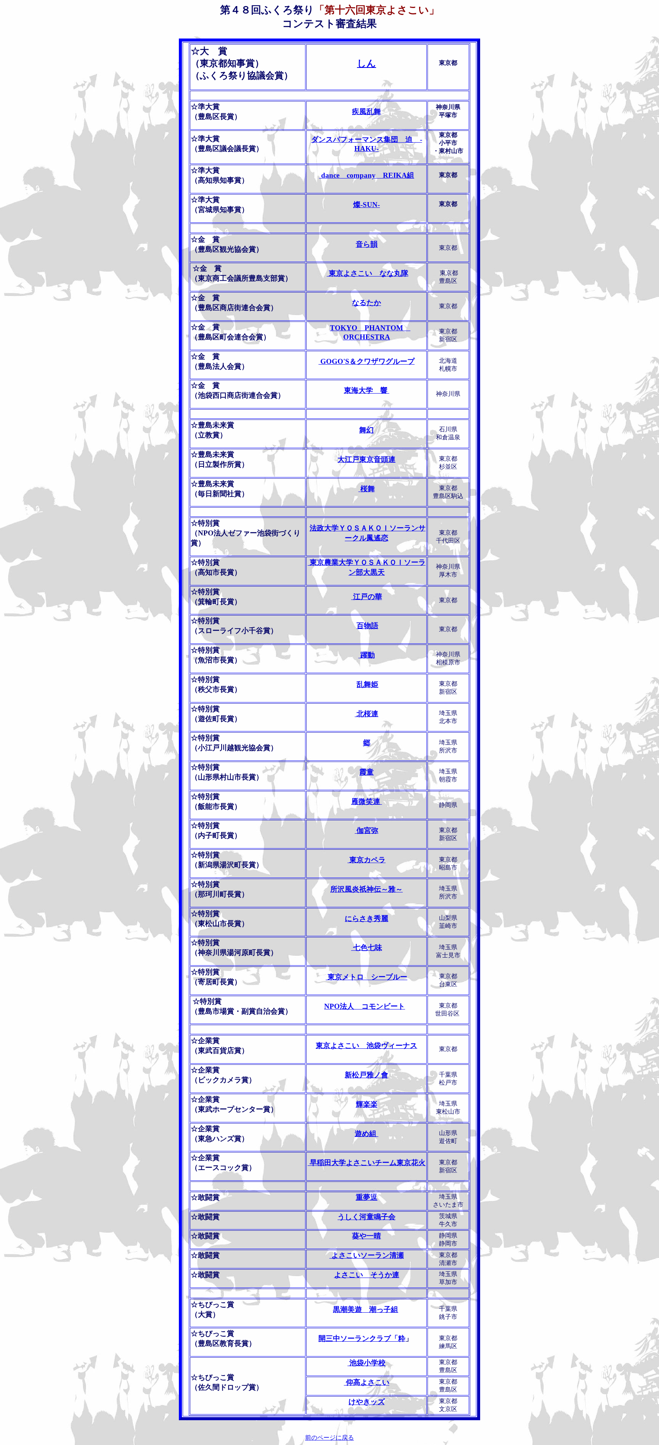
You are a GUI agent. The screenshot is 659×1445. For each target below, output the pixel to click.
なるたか (366, 303)
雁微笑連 (366, 801)
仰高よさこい (366, 1382)
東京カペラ (366, 860)
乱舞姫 (367, 684)
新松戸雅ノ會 (366, 1075)
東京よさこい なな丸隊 (367, 273)
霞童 (366, 772)
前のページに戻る (329, 1437)
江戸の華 (366, 597)
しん (366, 63)
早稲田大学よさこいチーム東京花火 (367, 1163)
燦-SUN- (366, 205)
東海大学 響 (366, 390)
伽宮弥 (366, 830)
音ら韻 (367, 244)
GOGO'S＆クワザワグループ (366, 361)
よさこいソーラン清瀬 (367, 1255)
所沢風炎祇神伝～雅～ (366, 889)
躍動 (366, 655)
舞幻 (366, 430)
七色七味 (366, 948)
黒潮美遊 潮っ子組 (365, 1309)
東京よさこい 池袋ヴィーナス (366, 1046)
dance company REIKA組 (366, 175)
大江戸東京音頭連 (366, 459)
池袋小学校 (366, 1363)
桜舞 (366, 489)
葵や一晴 (366, 1236)
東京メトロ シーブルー (366, 977)
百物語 (367, 626)
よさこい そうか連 (366, 1275)
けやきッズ (367, 1402)
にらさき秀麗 (366, 919)
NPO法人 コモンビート (364, 1006)
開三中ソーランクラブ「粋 (361, 1338)
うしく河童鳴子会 (366, 1217)
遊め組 (366, 1134)
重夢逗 (367, 1197)
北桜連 (366, 714)
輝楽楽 (367, 1104)
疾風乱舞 (366, 112)
